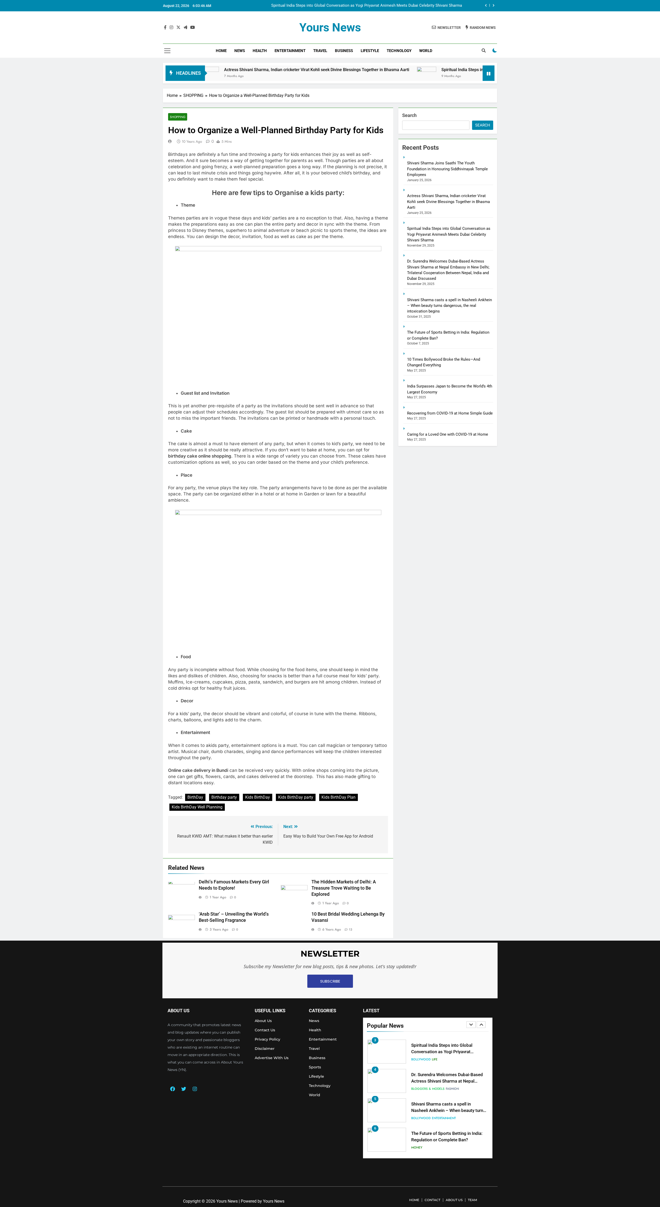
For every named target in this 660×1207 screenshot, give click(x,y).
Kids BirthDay (257, 797)
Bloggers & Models (427, 1088)
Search (409, 115)
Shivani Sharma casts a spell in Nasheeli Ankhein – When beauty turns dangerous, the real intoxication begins (449, 306)
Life (435, 1059)
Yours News (330, 27)
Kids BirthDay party (295, 797)
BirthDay (195, 797)
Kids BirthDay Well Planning (197, 807)
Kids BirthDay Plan (338, 797)
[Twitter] (183, 1089)
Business (344, 50)
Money (416, 1147)
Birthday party (224, 797)
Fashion (452, 1088)
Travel (320, 50)
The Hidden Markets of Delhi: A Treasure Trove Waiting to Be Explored (343, 888)
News (239, 50)
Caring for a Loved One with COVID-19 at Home (447, 434)
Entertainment (290, 50)
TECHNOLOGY (399, 50)
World (425, 50)
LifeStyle (370, 50)
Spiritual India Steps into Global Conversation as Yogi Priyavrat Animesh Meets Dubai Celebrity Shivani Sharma (366, 6)
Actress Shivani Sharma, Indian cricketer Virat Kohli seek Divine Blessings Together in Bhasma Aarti (273, 69)
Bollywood (421, 1059)
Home (221, 50)
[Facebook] (172, 1089)
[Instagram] (195, 1089)
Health (260, 50)
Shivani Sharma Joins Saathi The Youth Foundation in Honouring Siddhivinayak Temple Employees (447, 169)
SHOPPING (177, 117)
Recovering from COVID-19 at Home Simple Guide (450, 413)
